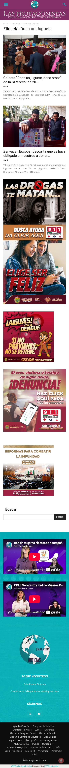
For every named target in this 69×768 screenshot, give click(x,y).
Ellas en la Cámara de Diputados (25, 736)
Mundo (35, 743)
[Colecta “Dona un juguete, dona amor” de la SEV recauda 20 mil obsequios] (34, 54)
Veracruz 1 (30, 751)
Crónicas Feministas (22, 729)
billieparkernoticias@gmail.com (42, 691)
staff (5, 86)
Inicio (5, 23)
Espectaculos (15, 740)
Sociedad (17, 751)
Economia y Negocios (17, 747)
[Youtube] (39, 714)
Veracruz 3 (57, 751)
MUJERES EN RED (21, 743)
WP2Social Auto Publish (21, 766)
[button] (5, 4)
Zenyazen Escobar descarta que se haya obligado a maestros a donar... (34, 153)
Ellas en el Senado (47, 733)
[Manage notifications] (61, 760)
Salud (7, 751)
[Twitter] (30, 714)
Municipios (47, 743)
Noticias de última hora (41, 747)
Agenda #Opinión (21, 726)
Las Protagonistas (48, 740)
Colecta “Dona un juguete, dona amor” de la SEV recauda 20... (32, 80)
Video (34, 754)
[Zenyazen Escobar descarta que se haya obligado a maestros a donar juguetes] (34, 126)
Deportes (49, 729)
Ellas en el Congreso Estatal (23, 733)
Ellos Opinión (50, 736)
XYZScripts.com (51, 766)
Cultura (38, 729)
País (58, 747)
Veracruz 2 (43, 751)
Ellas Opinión (31, 740)
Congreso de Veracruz (43, 726)
